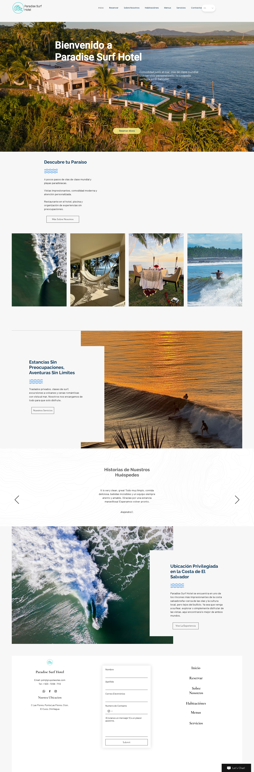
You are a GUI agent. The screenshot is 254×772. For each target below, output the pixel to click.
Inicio (195, 668)
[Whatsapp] (43, 691)
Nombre (109, 669)
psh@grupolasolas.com (53, 680)
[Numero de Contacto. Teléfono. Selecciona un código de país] (110, 711)
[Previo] (17, 500)
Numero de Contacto (116, 705)
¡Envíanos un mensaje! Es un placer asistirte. (123, 719)
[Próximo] (237, 500)
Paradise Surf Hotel (50, 672)
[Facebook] (49, 691)
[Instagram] (55, 691)
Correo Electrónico (115, 693)
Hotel (27, 9)
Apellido (109, 681)
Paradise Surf (33, 6)
